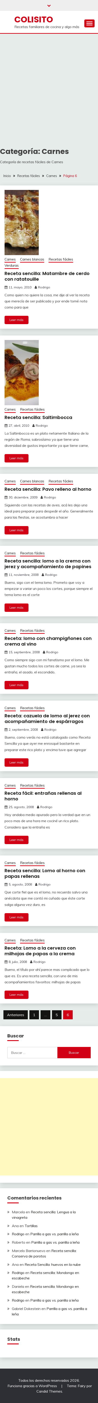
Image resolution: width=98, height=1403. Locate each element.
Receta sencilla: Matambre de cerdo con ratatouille (47, 276)
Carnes (10, 259)
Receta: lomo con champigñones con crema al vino (48, 641)
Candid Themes (49, 1391)
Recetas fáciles (61, 259)
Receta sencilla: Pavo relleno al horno (48, 489)
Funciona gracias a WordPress (33, 1386)
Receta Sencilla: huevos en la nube (53, 1264)
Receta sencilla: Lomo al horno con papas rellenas (45, 873)
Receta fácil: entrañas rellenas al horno (43, 796)
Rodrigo (44, 287)
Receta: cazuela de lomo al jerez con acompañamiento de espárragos (47, 719)
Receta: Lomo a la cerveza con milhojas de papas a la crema (40, 951)
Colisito (33, 19)
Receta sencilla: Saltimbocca (38, 417)
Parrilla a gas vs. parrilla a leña (54, 1234)
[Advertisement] (49, 84)
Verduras (12, 265)
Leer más (16, 320)
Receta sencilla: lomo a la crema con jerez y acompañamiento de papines (48, 564)
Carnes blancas (32, 259)
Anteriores (15, 1015)
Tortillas (31, 1225)
